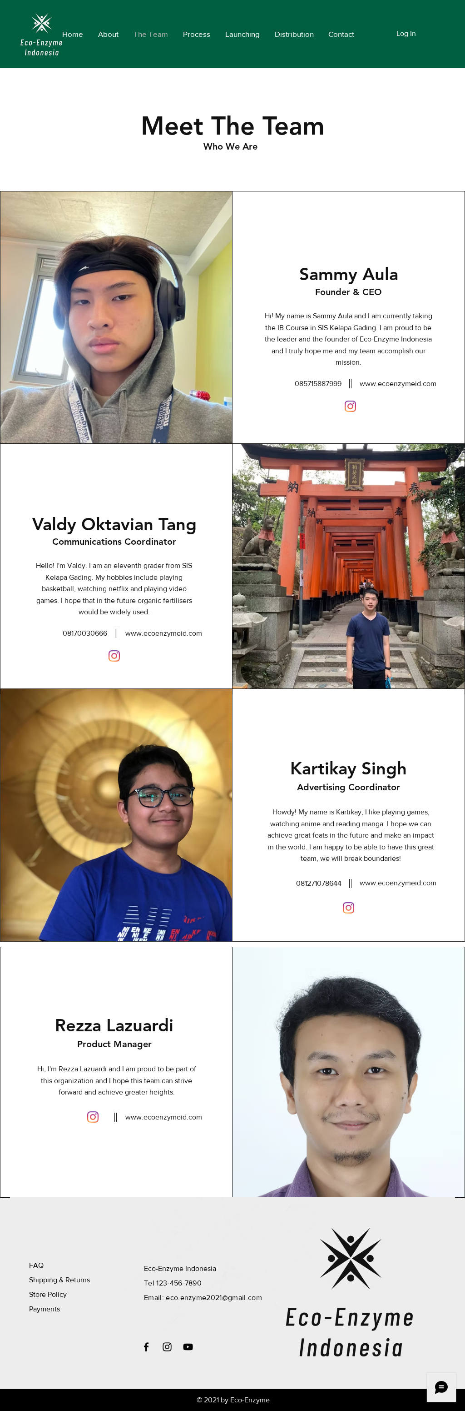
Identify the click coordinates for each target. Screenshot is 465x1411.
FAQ (36, 1265)
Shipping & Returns (59, 1280)
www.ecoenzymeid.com (398, 383)
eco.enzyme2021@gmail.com (214, 1297)
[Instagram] (350, 406)
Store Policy (48, 1294)
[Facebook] (146, 1347)
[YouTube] (188, 1347)
